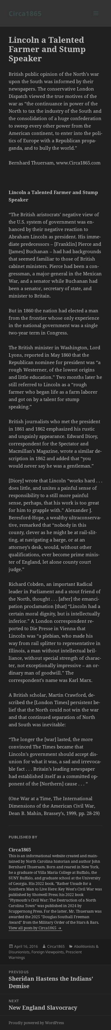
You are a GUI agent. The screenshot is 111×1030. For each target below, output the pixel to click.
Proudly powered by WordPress (36, 1022)
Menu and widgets (96, 19)
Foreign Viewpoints (47, 952)
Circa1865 (25, 13)
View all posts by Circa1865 (33, 928)
